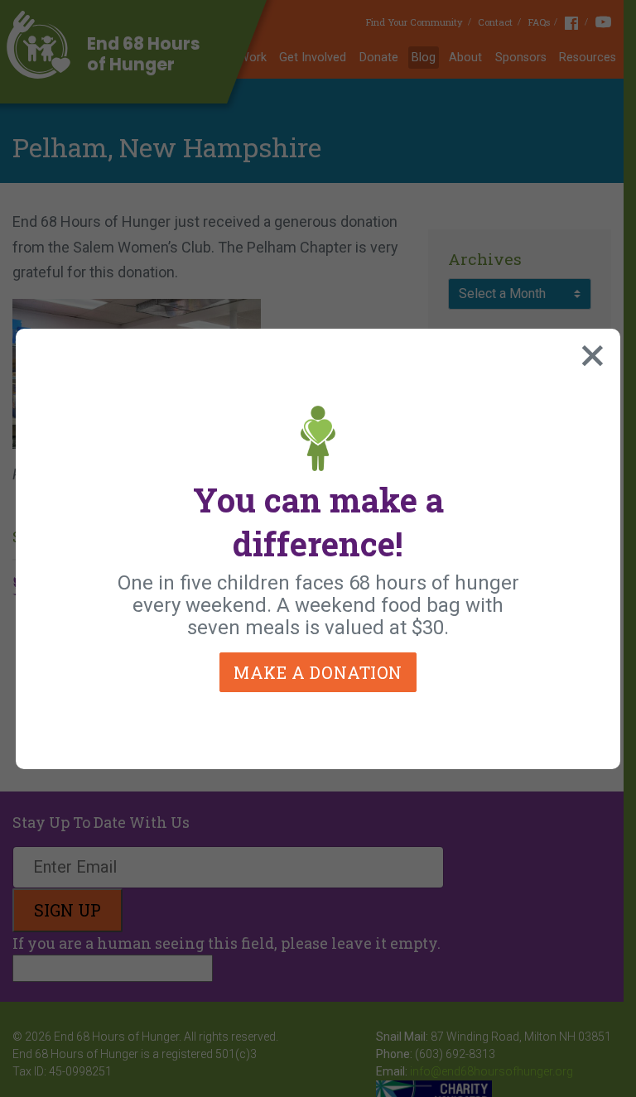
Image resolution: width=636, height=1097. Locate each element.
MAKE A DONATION (318, 672)
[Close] (589, 352)
